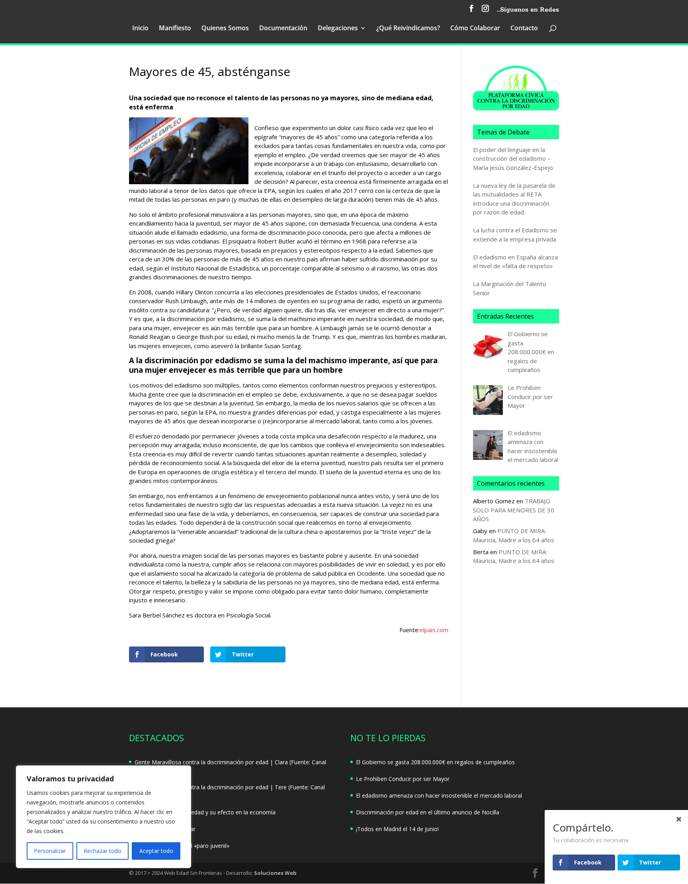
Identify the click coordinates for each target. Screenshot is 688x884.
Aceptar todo (156, 851)
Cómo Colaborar (475, 28)
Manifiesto (175, 28)
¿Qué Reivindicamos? (408, 28)
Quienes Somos (225, 28)
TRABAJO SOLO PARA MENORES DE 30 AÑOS (513, 510)
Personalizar (50, 851)
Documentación (283, 28)
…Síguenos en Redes (528, 10)
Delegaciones (338, 28)
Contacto (524, 28)
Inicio (140, 28)
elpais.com (434, 630)
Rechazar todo (102, 851)
